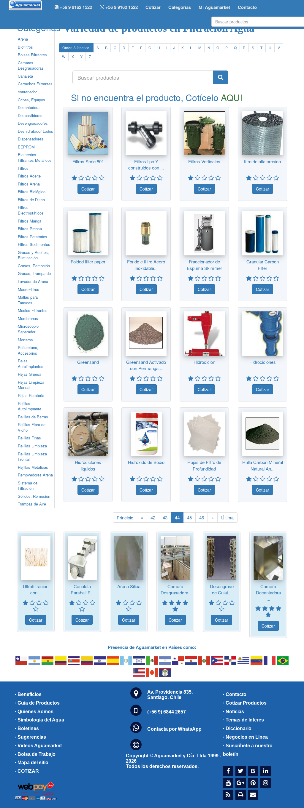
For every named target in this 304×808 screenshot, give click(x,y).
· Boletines (27, 728)
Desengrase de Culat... (222, 589)
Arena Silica (128, 586)
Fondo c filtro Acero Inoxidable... (146, 264)
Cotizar (153, 7)
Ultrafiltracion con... (35, 589)
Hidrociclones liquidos (88, 465)
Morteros (25, 340)
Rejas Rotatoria (31, 395)
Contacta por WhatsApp (174, 729)
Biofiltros (25, 47)
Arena (23, 39)
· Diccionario (237, 728)
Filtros (23, 168)
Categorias (179, 7)
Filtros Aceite (29, 176)
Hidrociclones (262, 362)
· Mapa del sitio (31, 762)
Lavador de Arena (33, 281)
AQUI (231, 97)
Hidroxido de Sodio (146, 462)
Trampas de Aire (32, 504)
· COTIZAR (27, 771)
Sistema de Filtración (27, 485)
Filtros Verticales (204, 161)
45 (189, 517)
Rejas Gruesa (29, 374)
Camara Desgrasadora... (176, 589)
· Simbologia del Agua (39, 719)
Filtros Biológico (31, 191)
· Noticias (233, 711)
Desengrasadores (33, 123)
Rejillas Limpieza (32, 446)
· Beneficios (28, 694)
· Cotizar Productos (245, 702)
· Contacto (234, 694)
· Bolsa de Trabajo (35, 754)
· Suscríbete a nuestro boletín (248, 750)
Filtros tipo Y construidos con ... (146, 164)
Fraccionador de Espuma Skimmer (204, 264)
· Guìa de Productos (37, 702)
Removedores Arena (35, 475)
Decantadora (28, 107)
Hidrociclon (204, 362)
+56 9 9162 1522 (121, 7)
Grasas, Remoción (34, 265)
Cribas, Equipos (31, 100)
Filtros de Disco (31, 199)
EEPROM (26, 147)
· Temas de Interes (243, 719)
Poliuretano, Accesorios (28, 350)
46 (201, 517)
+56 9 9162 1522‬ (75, 7)
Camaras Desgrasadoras (31, 65)
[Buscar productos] (220, 77)
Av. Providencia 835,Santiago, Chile (170, 694)
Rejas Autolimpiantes (30, 363)
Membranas (28, 318)
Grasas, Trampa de (34, 273)
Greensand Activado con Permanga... (146, 365)
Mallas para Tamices (28, 299)
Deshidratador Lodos (35, 131)
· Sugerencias (30, 737)
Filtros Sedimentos (34, 244)
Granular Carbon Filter (262, 264)
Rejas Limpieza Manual (31, 385)
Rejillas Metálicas (33, 467)
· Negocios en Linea (245, 737)
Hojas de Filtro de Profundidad (204, 465)
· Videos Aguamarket (38, 745)
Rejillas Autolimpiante (29, 406)
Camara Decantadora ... (268, 592)
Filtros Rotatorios (32, 236)
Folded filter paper (88, 261)
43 (165, 517)
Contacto (247, 7)
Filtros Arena (29, 184)
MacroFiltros (28, 289)
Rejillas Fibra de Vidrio (31, 427)
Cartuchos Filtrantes (35, 84)
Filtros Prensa (30, 228)
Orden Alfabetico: (76, 47)
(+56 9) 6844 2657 (166, 711)
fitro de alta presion (262, 161)
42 (153, 517)
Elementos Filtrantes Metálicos (35, 157)
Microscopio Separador (28, 329)
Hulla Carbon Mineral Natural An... (262, 465)
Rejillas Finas (29, 438)
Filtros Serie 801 (88, 161)
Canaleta (25, 76)
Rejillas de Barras (33, 417)
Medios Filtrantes (33, 310)
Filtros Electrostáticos (31, 210)
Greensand (88, 362)
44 (177, 517)
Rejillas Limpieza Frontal (32, 456)
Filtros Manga (29, 221)
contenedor (27, 92)
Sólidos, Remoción (34, 496)
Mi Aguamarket (214, 7)
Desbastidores (30, 115)
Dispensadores (30, 139)
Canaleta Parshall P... (82, 589)
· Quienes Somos (34, 711)
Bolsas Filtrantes (32, 54)
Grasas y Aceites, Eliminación (33, 255)
